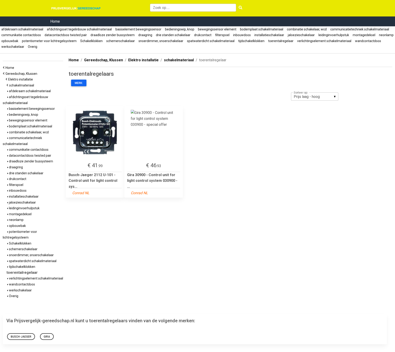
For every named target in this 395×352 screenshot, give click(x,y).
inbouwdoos (242, 35)
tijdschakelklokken (251, 41)
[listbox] (314, 96)
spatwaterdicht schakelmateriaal (211, 41)
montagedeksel (364, 35)
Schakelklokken (91, 41)
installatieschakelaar (269, 35)
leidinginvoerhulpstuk (333, 35)
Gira (47, 336)
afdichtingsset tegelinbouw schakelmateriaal (79, 29)
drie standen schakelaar (173, 35)
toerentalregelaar (281, 41)
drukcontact (203, 35)
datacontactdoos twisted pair (65, 35)
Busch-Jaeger (21, 336)
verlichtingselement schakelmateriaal (324, 41)
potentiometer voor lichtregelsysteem (49, 41)
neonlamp (386, 35)
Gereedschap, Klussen (22, 73)
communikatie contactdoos (21, 35)
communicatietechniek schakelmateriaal (359, 29)
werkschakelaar (13, 46)
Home (55, 21)
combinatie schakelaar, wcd (307, 29)
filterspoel (222, 35)
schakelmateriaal (22, 85)
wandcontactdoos (368, 41)
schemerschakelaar (120, 41)
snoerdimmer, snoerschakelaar (161, 41)
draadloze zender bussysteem (112, 35)
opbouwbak (10, 41)
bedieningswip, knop (180, 29)
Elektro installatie (21, 79)
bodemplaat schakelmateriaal (262, 29)
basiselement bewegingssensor (138, 29)
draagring (145, 35)
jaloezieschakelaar (301, 35)
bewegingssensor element (217, 29)
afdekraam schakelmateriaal (22, 29)
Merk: (79, 83)
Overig (33, 46)
